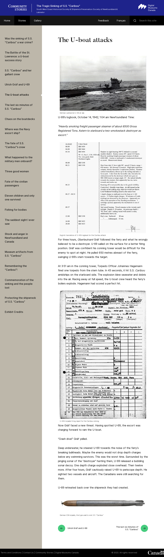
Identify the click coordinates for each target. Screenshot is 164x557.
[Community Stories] (19, 8)
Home (7, 20)
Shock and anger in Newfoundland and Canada (16, 237)
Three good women (17, 171)
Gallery (37, 20)
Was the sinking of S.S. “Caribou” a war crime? (19, 40)
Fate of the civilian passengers (16, 183)
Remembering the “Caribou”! (16, 267)
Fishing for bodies (16, 209)
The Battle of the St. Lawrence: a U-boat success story (17, 56)
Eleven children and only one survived (19, 197)
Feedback (103, 20)
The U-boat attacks (17, 94)
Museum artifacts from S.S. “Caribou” (19, 253)
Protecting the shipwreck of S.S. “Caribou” (20, 299)
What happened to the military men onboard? (19, 159)
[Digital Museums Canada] (147, 7)
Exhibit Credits (14, 311)
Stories (22, 20)
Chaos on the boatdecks (20, 119)
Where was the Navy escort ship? (17, 131)
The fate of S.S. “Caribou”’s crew (15, 145)
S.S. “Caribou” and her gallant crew (18, 72)
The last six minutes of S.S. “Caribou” (19, 106)
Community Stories (44, 552)
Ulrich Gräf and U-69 (17, 84)
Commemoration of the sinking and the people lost (19, 283)
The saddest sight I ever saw (19, 221)
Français (121, 20)
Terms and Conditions (11, 552)
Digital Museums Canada (67, 552)
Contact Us (28, 552)
